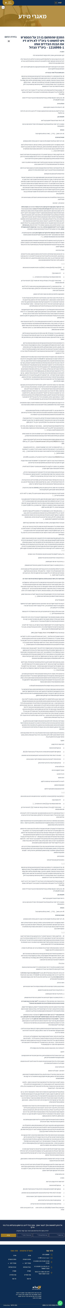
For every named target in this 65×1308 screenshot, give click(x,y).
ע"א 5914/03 (58, 457)
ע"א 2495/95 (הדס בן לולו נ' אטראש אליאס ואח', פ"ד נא (46, 441)
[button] (55, 2)
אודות (14, 1255)
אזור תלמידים (13, 1275)
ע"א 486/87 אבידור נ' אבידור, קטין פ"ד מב (46, 633)
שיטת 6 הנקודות (12, 1259)
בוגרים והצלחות (12, 1267)
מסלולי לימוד (13, 1263)
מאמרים (14, 1271)
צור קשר (14, 1279)
